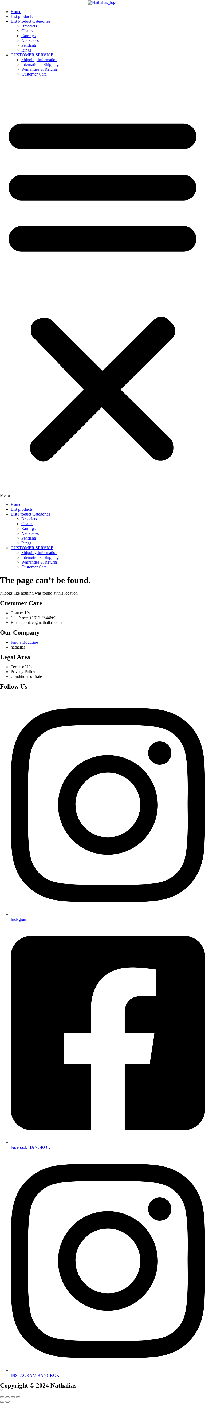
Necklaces (30, 40)
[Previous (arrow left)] (2, 1402)
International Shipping (40, 64)
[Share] (7, 1397)
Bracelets (29, 26)
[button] (102, 289)
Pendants (29, 45)
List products (22, 16)
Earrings (28, 35)
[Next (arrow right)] (7, 1402)
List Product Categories (30, 21)
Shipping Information (39, 59)
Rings (26, 50)
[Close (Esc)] (2, 1397)
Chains (27, 31)
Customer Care (34, 74)
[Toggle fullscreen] (13, 1397)
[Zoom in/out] (18, 1397)
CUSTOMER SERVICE (32, 55)
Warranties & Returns (39, 69)
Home (16, 11)
